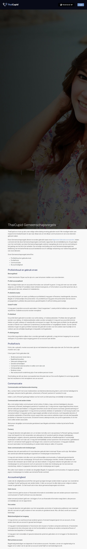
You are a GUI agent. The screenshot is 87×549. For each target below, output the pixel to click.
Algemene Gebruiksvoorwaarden (63, 240)
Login (81, 5)
